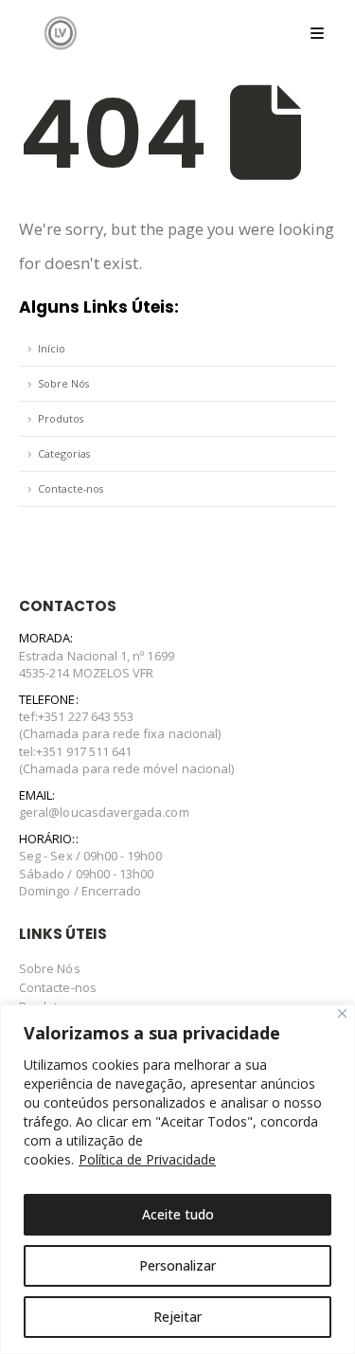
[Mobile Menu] (317, 33)
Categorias (64, 453)
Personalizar (177, 1265)
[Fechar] (342, 1013)
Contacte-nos (70, 488)
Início (51, 348)
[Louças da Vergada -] (60, 32)
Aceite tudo (178, 1214)
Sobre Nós (63, 383)
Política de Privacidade (147, 1159)
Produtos (60, 418)
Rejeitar (177, 1317)
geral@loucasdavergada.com (104, 812)
